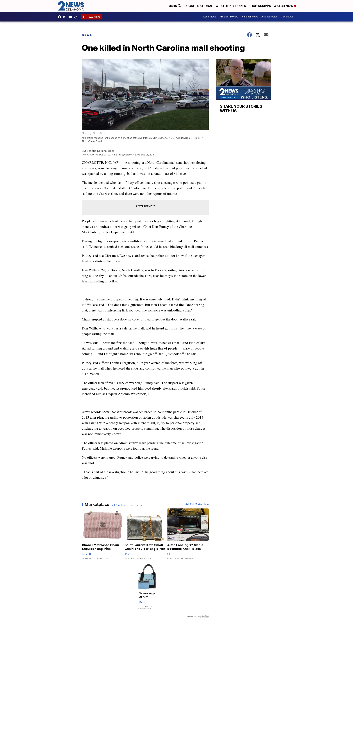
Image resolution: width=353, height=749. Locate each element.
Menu (173, 5)
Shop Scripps (260, 6)
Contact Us (287, 17)
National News (250, 17)
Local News (209, 17)
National (205, 6)
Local (190, 6)
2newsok (65, 16)
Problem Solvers (229, 17)
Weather (223, 6)
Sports (239, 6)
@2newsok (76, 16)
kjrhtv (60, 16)
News (87, 35)
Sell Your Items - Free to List (126, 505)
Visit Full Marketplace (197, 504)
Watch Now (284, 6)
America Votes (269, 17)
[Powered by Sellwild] (203, 616)
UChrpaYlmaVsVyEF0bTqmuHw (71, 16)
